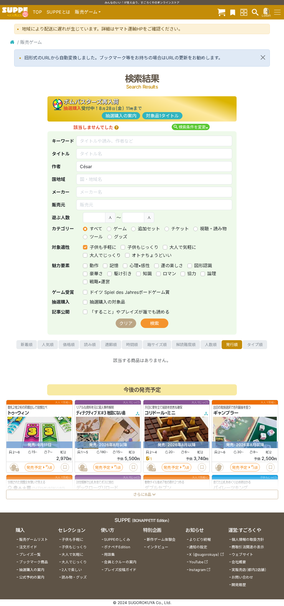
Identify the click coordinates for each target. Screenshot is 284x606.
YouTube (196, 562)
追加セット (149, 228)
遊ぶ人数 (61, 217)
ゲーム (120, 228)
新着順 (26, 344)
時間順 (132, 344)
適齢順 (111, 344)
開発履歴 (239, 585)
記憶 (114, 265)
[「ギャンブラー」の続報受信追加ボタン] (219, 467)
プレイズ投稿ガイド (120, 570)
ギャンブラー (226, 413)
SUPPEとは (58, 12)
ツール (96, 236)
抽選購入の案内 (120, 115)
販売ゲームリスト (33, 539)
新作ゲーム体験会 (161, 539)
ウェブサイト (242, 554)
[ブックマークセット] (233, 12)
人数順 (211, 344)
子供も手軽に (103, 247)
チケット (180, 228)
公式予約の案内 (31, 577)
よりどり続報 (200, 539)
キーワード (63, 141)
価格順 (69, 344)
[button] (116, 127)
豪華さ (96, 273)
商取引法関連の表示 (248, 547)
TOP (37, 12)
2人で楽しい (72, 570)
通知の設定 (198, 547)
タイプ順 (255, 344)
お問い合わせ (242, 577)
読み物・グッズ (74, 577)
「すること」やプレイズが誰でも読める (129, 312)
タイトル (61, 153)
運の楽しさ (172, 265)
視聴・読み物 (213, 228)
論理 (211, 273)
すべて (96, 228)
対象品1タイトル (162, 115)
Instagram (197, 570)
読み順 (90, 344)
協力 (191, 273)
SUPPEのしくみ (117, 539)
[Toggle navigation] (277, 12)
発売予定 (34, 467)
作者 (56, 166)
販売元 (58, 205)
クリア (126, 323)
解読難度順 (186, 344)
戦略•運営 (100, 281)
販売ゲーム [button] (86, 12)
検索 (154, 323)
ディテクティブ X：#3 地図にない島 (100, 413)
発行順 (232, 344)
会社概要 (239, 562)
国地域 (58, 179)
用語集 (109, 554)
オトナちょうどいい (152, 255)
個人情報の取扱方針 (248, 539)
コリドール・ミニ (160, 413)
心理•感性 (140, 265)
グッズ (120, 236)
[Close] (263, 57)
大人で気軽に (182, 247)
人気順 (48, 344)
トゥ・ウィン (18, 413)
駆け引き (123, 273)
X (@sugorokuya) (204, 554)
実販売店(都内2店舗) (249, 570)
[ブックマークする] (65, 467)
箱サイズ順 (157, 344)
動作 (94, 265)
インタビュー (157, 547)
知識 (147, 273)
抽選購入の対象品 (107, 302)
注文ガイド (28, 547)
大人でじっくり (105, 255)
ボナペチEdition (117, 547)
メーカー (61, 192)
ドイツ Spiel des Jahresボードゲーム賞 (130, 292)
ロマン (169, 273)
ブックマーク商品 (33, 562)
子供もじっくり (142, 247)
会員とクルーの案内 (120, 562)
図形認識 (203, 265)
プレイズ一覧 (30, 554)
